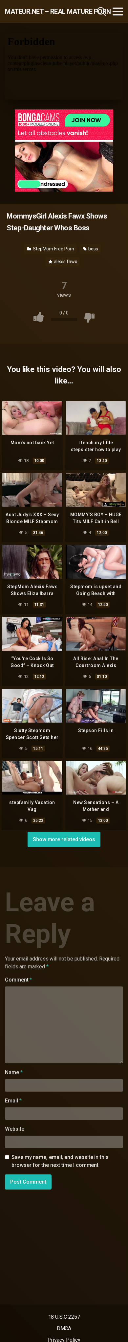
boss (92, 248)
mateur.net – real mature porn (40, 11)
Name (14, 1072)
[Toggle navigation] (118, 11)
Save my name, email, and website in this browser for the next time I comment (60, 1161)
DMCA (64, 1328)
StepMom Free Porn (53, 248)
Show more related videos (64, 839)
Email (13, 1101)
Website (14, 1129)
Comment (18, 980)
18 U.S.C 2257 (64, 1317)
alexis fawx (65, 261)
